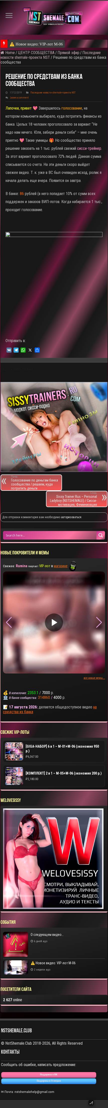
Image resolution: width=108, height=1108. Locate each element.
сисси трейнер (23, 369)
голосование (72, 108)
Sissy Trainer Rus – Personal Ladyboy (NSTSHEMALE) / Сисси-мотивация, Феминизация (73, 499)
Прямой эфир (68, 52)
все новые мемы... (94, 678)
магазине (61, 566)
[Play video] (54, 622)
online (12, 999)
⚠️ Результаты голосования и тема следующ (48, 44)
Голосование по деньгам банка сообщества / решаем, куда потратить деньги (34, 482)
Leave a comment (19, 97)
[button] (99, 622)
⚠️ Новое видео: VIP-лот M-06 (53, 963)
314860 (44, 697)
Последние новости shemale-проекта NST (53, 92)
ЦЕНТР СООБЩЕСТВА (36, 52)
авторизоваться (71, 517)
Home (9, 52)
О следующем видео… (47, 935)
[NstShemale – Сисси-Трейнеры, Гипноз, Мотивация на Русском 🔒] (54, 18)
